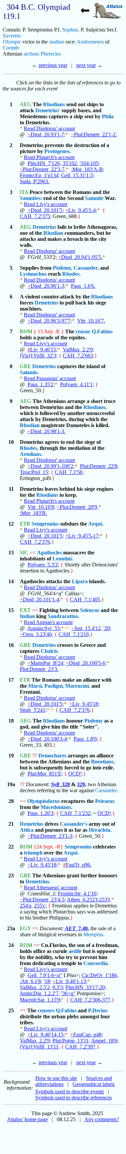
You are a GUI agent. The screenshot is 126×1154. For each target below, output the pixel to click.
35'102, (70, 163)
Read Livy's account (45, 204)
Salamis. (29, 372)
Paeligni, (54, 686)
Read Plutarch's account (49, 157)
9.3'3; (58, 987)
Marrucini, (77, 686)
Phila (108, 116)
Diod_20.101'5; (46, 210)
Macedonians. (56, 807)
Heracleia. (100, 830)
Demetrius (44, 227)
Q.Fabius (102, 331)
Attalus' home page (27, 1119)
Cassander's (73, 824)
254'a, (26, 905)
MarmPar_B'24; (46, 663)
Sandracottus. (63, 616)
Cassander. (106, 790)
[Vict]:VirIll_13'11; (40, 1046)
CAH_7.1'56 (68, 472)
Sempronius (45, 524)
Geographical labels (94, 1084)
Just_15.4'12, (86, 628)
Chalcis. (50, 651)
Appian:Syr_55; (44, 628)
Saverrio (11, 36)
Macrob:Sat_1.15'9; (40, 1000)
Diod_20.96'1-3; (47, 286)
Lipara (80, 581)
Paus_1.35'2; (41, 384)
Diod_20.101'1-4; (40, 599)
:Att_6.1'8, (31, 981)
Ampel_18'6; (105, 1040)
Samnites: (31, 198)
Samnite (94, 198)
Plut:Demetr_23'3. (39, 669)
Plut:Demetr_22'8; (99, 466)
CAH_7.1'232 (75, 813)
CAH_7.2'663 (78, 355)
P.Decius (98, 1010)
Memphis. (93, 934)
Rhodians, (95, 407)
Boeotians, (103, 761)
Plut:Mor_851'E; (45, 773)
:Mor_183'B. (33, 513)
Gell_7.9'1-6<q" (45, 975)
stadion (56, 42)
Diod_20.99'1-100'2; (51, 466)
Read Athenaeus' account (50, 887)
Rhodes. (71, 274)
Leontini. (62, 558)
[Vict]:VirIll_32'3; (38, 355)
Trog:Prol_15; (34, 472)
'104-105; (90, 163)
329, (81, 784)
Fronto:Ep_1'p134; (40, 175)
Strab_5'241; (33, 710)
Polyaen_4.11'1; (77, 384)
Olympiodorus (43, 801)
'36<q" (68, 993)
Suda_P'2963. (34, 181)
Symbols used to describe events (69, 1091)
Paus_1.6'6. (83, 286)
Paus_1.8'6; (86, 739)
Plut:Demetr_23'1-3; (51, 836)
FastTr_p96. (77, 865)
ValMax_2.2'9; (78, 349)
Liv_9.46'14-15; (46, 1034)
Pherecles (51, 54)
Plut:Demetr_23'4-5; (43, 899)
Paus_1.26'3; (41, 813)
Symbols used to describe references (73, 1097)
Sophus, (70, 29)
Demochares (52, 755)
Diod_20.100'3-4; (48, 739)
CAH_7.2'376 (35, 542)
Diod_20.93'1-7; (47, 134)
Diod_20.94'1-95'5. (80, 257)
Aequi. (95, 524)
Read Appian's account (48, 622)
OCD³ (75, 773)
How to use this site (56, 1078)
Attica (27, 830)
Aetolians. (31, 454)
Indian (27, 616)
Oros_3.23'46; (36, 634)
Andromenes (90, 42)
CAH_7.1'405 (85, 599)
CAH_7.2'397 (80, 1046)
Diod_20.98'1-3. (47, 431)
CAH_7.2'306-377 (90, 1000)
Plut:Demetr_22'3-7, (43, 169)
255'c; (40, 905)
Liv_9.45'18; (84, 704)
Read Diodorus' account (49, 128)
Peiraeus (105, 801)
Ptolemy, (62, 268)
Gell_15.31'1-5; (77, 175)
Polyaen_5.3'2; (43, 564)
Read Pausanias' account (50, 378)
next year (86, 65)
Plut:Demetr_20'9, (77, 507)
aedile (75, 951)
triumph (33, 853)
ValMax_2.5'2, (35, 987)
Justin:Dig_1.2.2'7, (40, 993)
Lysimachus (33, 274)
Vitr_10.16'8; (41, 507)
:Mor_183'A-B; (87, 169)
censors (46, 1010)
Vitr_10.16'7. (91, 321)
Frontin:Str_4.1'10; (78, 893)
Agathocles (49, 552)
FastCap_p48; (86, 1034)
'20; (107, 628)
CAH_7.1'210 (73, 634)
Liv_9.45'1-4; (81, 210)
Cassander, (86, 268)
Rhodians (54, 104)
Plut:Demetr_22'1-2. (94, 134)
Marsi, (35, 686)
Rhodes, (29, 448)
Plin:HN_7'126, (44, 163)
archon (31, 54)
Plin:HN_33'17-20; (86, 987)
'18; (47, 981)
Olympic (12, 42)
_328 (60, 784)
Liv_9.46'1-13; (70, 981)
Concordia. (96, 963)
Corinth (11, 48)
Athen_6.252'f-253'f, (89, 899)
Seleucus (89, 610)
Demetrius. (38, 881)
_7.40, (77, 928)
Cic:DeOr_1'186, (100, 975)
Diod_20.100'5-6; (86, 663)
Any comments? (101, 1119)
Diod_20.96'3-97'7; (50, 321)
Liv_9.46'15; (42, 349)
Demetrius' (47, 110)
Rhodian (53, 233)
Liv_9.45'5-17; (82, 536)
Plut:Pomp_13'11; (71, 1040)
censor (83, 331)
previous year (53, 65)
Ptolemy (93, 721)
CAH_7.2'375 (35, 216)
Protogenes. (57, 151)
